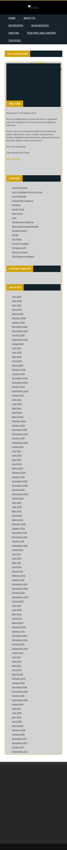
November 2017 (20, 743)
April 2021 (17, 567)
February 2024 (19, 421)
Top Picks (14, 40)
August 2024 (18, 395)
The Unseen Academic (23, 256)
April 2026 (17, 309)
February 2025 (19, 369)
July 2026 (16, 296)
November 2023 (20, 434)
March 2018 (17, 725)
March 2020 (17, 622)
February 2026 (19, 318)
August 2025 (18, 343)
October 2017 (18, 747)
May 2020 (16, 614)
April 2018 (17, 721)
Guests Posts (18, 209)
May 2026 (16, 305)
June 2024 (17, 403)
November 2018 (20, 691)
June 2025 (17, 352)
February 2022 (19, 524)
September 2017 (20, 751)
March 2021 (17, 571)
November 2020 (20, 588)
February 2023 (19, 472)
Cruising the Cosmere (22, 200)
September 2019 (20, 648)
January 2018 (18, 734)
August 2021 (17, 549)
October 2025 (18, 335)
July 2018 (16, 708)
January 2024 (18, 425)
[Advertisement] (33, 804)
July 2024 (16, 399)
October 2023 (18, 438)
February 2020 (19, 627)
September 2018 (20, 700)
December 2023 (19, 429)
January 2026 (18, 322)
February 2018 (19, 730)
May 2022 (16, 511)
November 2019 (20, 640)
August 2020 (18, 601)
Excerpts (16, 204)
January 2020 (18, 631)
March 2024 (17, 416)
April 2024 (17, 412)
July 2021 (16, 554)
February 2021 (18, 575)
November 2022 (20, 485)
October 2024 (18, 386)
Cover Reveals (19, 196)
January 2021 (18, 579)
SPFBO (15, 235)
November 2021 (19, 537)
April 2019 (17, 670)
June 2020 (17, 609)
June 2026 (17, 300)
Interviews (15, 25)
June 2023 (17, 455)
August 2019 (17, 652)
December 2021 (19, 532)
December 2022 (19, 481)
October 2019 (18, 644)
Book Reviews (40, 25)
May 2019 (16, 665)
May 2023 (16, 459)
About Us (29, 18)
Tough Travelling (20, 243)
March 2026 (17, 313)
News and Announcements (25, 226)
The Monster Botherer (23, 222)
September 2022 (20, 494)
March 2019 (17, 674)
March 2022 (17, 519)
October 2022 (18, 489)
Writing (13, 33)
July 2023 (16, 451)
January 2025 (18, 373)
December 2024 (19, 378)
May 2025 (16, 356)
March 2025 (17, 365)
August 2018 (17, 704)
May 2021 (16, 562)
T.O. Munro (39, 62)
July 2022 (16, 502)
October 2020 (18, 592)
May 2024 (16, 408)
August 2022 (18, 498)
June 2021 (16, 558)
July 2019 (16, 657)
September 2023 (20, 442)
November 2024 (20, 382)
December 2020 (19, 584)
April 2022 (17, 515)
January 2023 (18, 476)
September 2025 (20, 339)
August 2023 (18, 446)
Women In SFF (19, 247)
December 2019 (19, 635)
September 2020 (20, 597)
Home (11, 18)
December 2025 (19, 326)
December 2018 (19, 687)
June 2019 (17, 661)
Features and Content (41, 33)
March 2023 (17, 468)
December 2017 (19, 738)
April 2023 (17, 464)
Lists (14, 217)
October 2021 (18, 541)
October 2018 (18, 695)
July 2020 (16, 605)
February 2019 (19, 678)
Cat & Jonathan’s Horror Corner (27, 192)
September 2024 (20, 391)
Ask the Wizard (19, 187)
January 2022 (18, 528)
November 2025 (20, 331)
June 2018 (17, 712)
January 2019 (18, 682)
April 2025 (17, 361)
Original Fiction (19, 230)
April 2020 (17, 618)
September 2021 (20, 545)
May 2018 (16, 717)
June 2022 (17, 506)
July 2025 (16, 348)
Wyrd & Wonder (20, 252)
